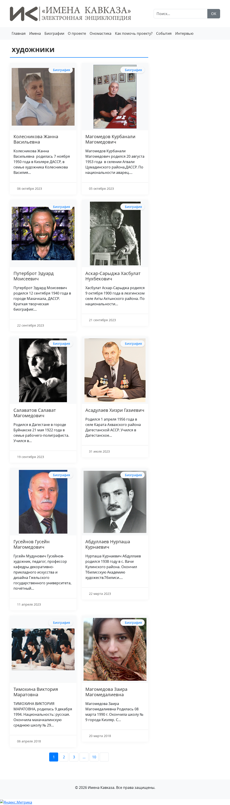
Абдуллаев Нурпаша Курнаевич (107, 544)
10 (94, 757)
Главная (19, 33)
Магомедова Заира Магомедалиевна (106, 692)
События (164, 33)
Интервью (184, 33)
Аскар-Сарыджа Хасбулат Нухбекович (113, 276)
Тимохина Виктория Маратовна (35, 692)
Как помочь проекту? (134, 33)
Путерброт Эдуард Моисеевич (33, 276)
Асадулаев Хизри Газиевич (114, 410)
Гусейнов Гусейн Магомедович (31, 544)
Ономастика (100, 33)
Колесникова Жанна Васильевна (35, 139)
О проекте (77, 33)
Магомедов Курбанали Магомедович (110, 139)
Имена (35, 33)
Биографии (54, 33)
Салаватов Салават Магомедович (34, 413)
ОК (213, 13)
